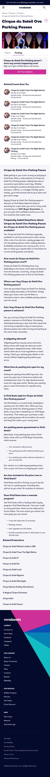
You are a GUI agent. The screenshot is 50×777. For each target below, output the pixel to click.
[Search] (44, 7)
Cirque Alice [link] (8, 598)
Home (4, 13)
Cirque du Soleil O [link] (11, 558)
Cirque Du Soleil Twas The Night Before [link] (20, 552)
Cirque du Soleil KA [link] (11, 564)
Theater (12, 13)
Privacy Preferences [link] (11, 758)
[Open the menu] (3, 7)
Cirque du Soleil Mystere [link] (13, 575)
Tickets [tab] (7, 53)
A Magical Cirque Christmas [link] (15, 593)
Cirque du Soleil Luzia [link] (12, 569)
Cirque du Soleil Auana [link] (13, 604)
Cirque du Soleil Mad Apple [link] (14, 581)
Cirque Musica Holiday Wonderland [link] (18, 587)
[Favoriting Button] (46, 20)
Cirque (20, 13)
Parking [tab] (18, 53)
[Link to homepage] (25, 7)
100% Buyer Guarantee (28, 2)
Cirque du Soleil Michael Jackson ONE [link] (19, 546)
